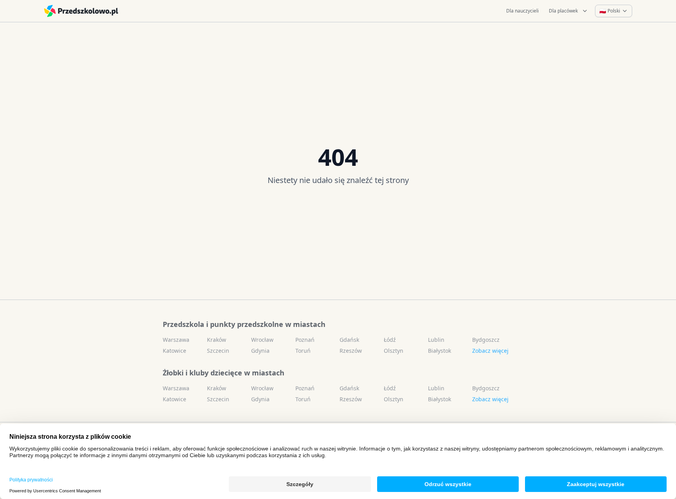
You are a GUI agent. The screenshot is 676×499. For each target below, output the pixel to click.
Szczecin (218, 350)
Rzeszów (351, 350)
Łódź (390, 339)
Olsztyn (393, 350)
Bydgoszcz (486, 339)
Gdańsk (349, 339)
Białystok (439, 350)
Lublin (436, 339)
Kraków (216, 339)
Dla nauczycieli (522, 10)
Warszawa (176, 339)
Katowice (174, 350)
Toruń (303, 350)
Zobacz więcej (490, 350)
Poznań (305, 339)
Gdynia (260, 350)
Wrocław (262, 339)
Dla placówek (563, 10)
